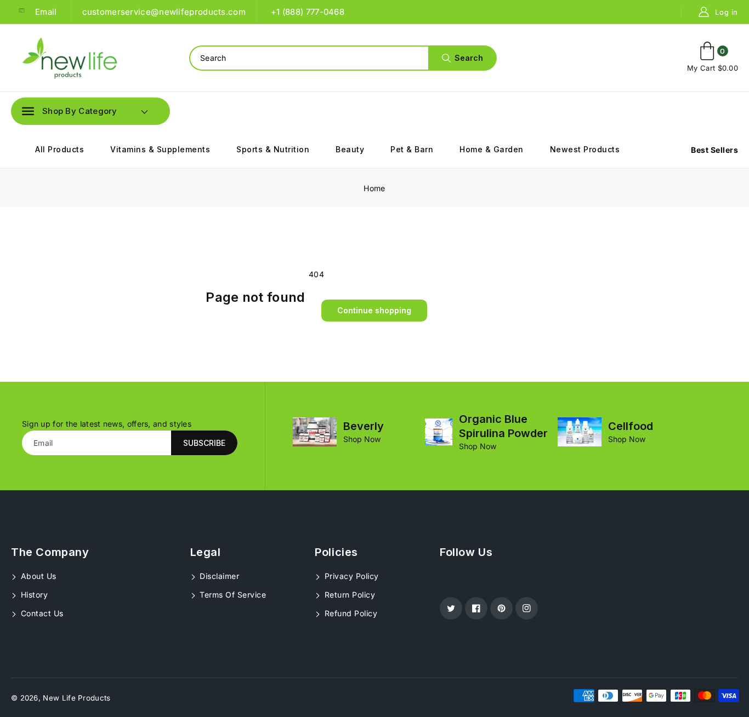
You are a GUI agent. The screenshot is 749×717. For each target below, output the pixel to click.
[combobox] (342, 58)
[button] (69, 111)
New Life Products (76, 697)
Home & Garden (491, 149)
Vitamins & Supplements (160, 149)
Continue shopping (374, 310)
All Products (59, 149)
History (33, 594)
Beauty (350, 149)
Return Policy (348, 594)
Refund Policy (349, 613)
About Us (37, 576)
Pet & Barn (411, 149)
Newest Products (585, 149)
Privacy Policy (350, 576)
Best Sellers (714, 149)
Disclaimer (218, 576)
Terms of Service (231, 594)
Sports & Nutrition (272, 149)
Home (374, 188)
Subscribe (204, 443)
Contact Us (41, 613)
